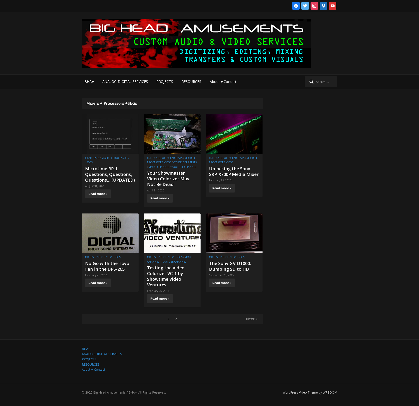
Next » (252, 319)
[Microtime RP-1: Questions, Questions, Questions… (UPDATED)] (110, 134)
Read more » (98, 194)
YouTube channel (183, 167)
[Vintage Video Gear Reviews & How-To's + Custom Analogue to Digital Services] (196, 43)
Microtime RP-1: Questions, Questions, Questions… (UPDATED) (110, 174)
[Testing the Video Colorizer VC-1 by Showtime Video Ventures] (172, 233)
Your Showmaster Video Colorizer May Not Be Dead (168, 178)
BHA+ (89, 81)
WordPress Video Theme (300, 392)
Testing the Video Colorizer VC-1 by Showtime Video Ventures (165, 276)
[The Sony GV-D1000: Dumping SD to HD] (234, 233)
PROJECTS (164, 81)
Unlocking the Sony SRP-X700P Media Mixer (234, 171)
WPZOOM (330, 392)
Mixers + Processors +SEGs (102, 257)
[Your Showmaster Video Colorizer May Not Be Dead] (172, 134)
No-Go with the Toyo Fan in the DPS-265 (107, 266)
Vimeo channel (159, 167)
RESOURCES (191, 81)
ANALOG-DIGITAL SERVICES (125, 81)
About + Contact (223, 81)
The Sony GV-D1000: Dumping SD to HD (230, 266)
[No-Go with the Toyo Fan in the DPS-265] (110, 233)
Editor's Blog (156, 158)
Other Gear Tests (185, 162)
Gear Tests (92, 158)
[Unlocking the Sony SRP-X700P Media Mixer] (234, 134)
